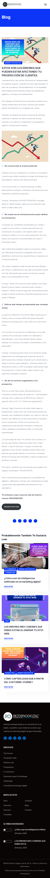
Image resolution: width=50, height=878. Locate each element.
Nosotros (7, 805)
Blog (27, 805)
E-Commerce (10, 569)
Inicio (5, 801)
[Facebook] (14, 521)
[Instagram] (20, 521)
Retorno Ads (8, 762)
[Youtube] (30, 521)
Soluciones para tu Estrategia (15, 776)
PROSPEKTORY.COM (11, 507)
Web (7, 621)
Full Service (8, 753)
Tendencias (10, 572)
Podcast (28, 810)
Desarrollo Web (10, 758)
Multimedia (7, 781)
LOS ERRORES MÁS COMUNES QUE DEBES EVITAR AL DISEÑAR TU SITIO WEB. (23, 630)
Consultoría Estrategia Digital (15, 785)
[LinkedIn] (25, 521)
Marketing (10, 673)
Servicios (7, 810)
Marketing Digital (13, 63)
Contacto (28, 801)
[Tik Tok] (35, 521)
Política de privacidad (13, 870)
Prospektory (8, 767)
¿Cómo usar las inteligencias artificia (30, 829)
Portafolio (7, 814)
